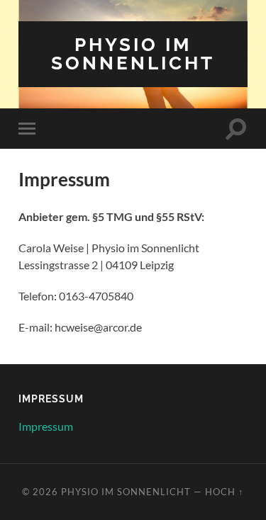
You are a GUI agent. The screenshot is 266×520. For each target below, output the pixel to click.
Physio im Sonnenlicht (133, 53)
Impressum (45, 426)
